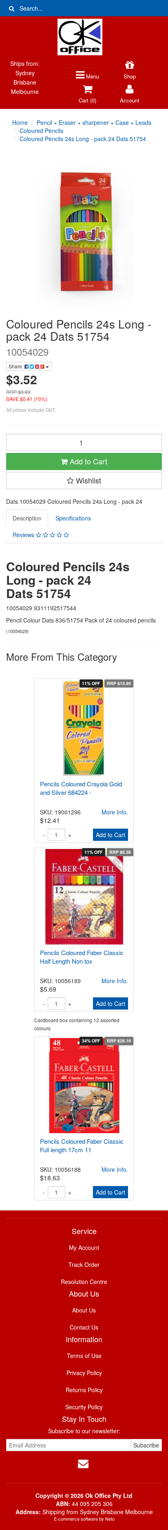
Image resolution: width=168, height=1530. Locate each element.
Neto (110, 1518)
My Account (84, 1247)
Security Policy (84, 1407)
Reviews (24, 535)
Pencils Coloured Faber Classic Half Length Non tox (82, 956)
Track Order (84, 1264)
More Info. (115, 981)
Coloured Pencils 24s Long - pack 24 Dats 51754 (83, 139)
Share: (16, 366)
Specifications (73, 518)
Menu (91, 76)
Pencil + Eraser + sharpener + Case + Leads (94, 122)
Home (20, 122)
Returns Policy (84, 1390)
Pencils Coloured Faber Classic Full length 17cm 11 (82, 1145)
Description (27, 518)
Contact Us (84, 1327)
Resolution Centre (84, 1282)
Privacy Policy (84, 1373)
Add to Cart (87, 461)
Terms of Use (84, 1356)
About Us (84, 1310)
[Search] (11, 8)
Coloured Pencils (41, 130)
